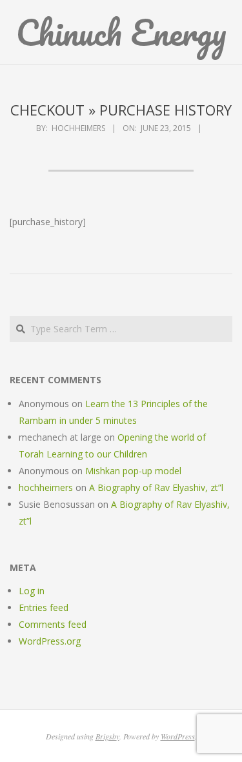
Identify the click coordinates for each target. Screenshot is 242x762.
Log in (32, 591)
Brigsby (107, 736)
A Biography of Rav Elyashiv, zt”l (156, 487)
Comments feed (52, 624)
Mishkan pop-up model (133, 471)
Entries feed (43, 607)
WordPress (178, 736)
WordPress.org (50, 641)
